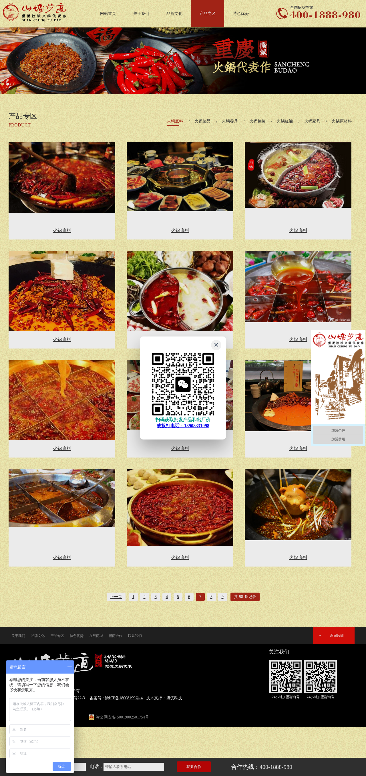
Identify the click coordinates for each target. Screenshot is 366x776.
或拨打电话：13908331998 (183, 425)
